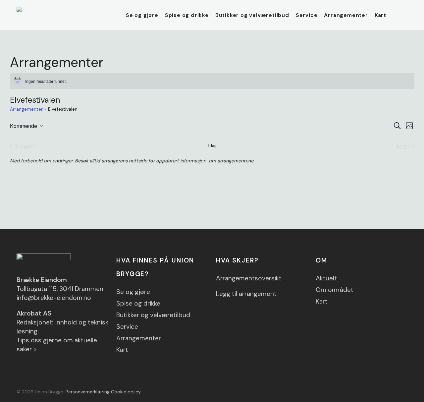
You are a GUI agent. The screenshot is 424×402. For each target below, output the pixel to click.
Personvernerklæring (88, 392)
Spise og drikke (138, 303)
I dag (212, 145)
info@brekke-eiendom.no (54, 298)
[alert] (212, 81)
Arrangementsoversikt (249, 278)
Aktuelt (326, 278)
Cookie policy (126, 392)
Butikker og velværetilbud (153, 315)
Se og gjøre (133, 292)
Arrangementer (26, 109)
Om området (334, 290)
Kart (122, 350)
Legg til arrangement (246, 294)
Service (127, 326)
